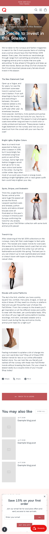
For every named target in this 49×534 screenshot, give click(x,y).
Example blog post (27, 420)
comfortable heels (33, 312)
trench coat (30, 246)
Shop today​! (7, 370)
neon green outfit (38, 177)
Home (4, 24)
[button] (4, 529)
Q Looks (11, 24)
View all (41, 411)
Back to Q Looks (26, 397)
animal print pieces (10, 226)
